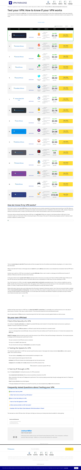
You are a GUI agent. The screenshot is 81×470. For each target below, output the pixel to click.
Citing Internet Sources (14, 422)
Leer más (66, 468)
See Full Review (31, 122)
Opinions (60, 3)
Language (70, 3)
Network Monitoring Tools (14, 423)
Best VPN (48, 3)
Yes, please (69, 449)
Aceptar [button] (76, 468)
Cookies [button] (71, 468)
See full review (31, 37)
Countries (54, 3)
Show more (41, 22)
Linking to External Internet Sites (15, 421)
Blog (65, 3)
